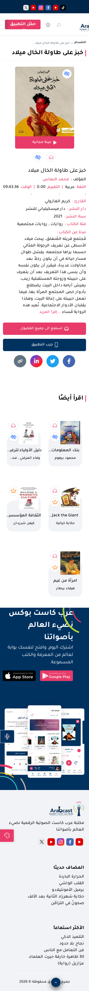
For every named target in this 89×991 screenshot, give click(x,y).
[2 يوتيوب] (33, 7)
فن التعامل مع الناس (64, 950)
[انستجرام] (40, 7)
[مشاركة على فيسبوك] (69, 361)
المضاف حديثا (68, 868)
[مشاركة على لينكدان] (36, 361)
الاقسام (80, 42)
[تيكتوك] (63, 7)
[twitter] (26, 7)
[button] (7, 736)
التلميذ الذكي (72, 937)
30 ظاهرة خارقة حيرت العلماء (56, 957)
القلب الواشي (71, 883)
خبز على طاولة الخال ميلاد (57, 171)
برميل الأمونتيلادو (68, 890)
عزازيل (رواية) (71, 963)
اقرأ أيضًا (70, 398)
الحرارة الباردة (71, 877)
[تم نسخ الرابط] (20, 361)
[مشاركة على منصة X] (52, 361)
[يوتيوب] (55, 7)
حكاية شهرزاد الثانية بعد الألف (56, 897)
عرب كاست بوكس (37, 613)
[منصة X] (41, 842)
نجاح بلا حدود (71, 944)
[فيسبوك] (48, 7)
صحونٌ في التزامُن (67, 903)
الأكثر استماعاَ (68, 928)
